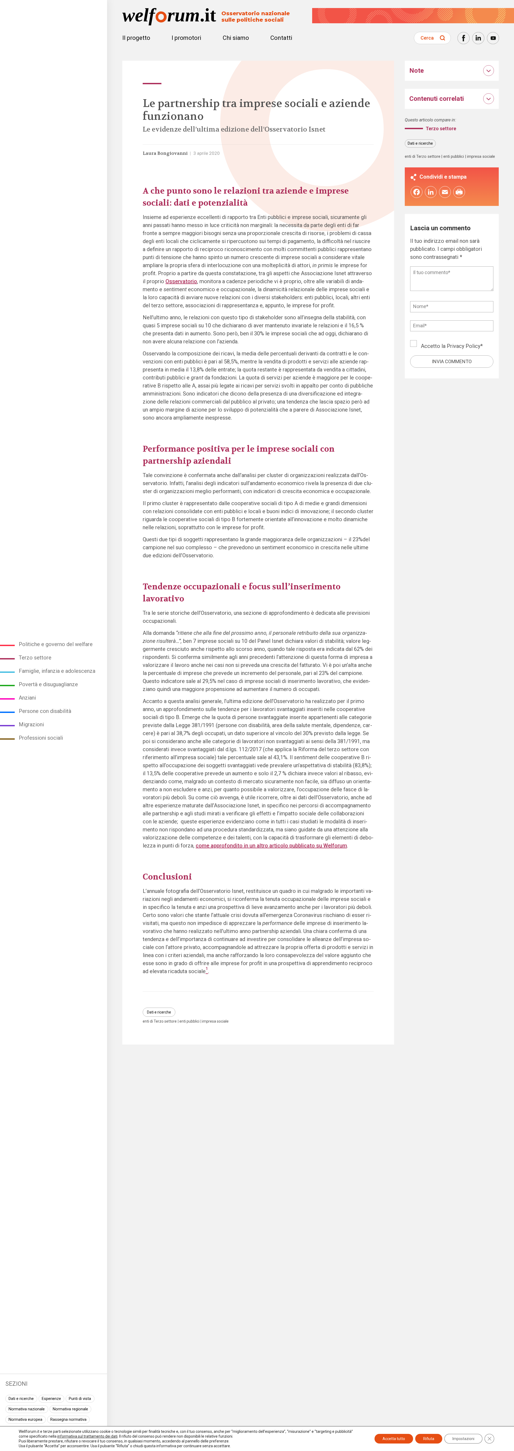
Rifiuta (428, 1439)
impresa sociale (215, 1021)
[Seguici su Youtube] (493, 38)
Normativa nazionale (27, 1409)
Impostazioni (463, 1439)
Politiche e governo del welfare (56, 644)
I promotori (186, 37)
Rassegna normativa (68, 1419)
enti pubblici (189, 1021)
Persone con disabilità (45, 711)
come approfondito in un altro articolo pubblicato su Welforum (271, 845)
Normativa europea (25, 1419)
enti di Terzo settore (160, 1021)
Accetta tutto (394, 1439)
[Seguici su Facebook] (464, 38)
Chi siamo (236, 37)
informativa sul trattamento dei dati (87, 1436)
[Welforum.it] (53, 4)
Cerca (427, 38)
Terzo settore (35, 657)
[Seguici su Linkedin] (478, 38)
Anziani (27, 697)
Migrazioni (31, 724)
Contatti (281, 37)
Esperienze (51, 1398)
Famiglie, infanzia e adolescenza (57, 671)
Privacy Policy (463, 346)
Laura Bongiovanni (165, 153)
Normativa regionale (70, 1409)
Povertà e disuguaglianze (48, 684)
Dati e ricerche (21, 1398)
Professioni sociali (41, 738)
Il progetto (136, 37)
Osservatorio (181, 281)
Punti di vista (80, 1398)
